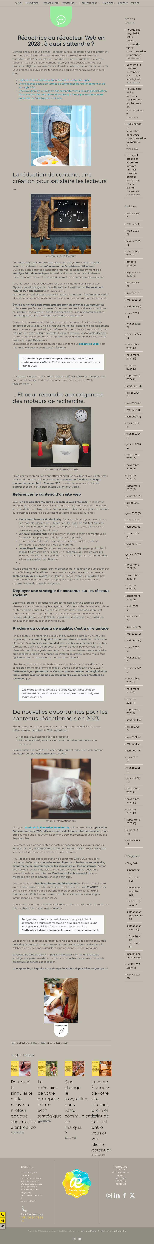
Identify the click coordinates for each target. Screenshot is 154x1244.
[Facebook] (124, 1195)
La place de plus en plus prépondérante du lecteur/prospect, (55, 80)
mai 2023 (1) (133, 520)
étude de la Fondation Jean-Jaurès (47, 827)
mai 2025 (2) (133, 299)
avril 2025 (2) (133, 306)
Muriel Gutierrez (23, 1043)
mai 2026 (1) (133, 224)
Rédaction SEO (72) (134, 927)
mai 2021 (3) (133, 743)
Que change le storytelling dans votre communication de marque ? (136, 134)
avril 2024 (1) (133, 416)
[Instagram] (109, 1195)
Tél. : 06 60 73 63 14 (32, 1219)
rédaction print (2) (134, 903)
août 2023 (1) (133, 496)
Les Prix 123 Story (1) (133, 966)
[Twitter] (132, 1195)
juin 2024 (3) (133, 403)
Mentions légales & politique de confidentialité (103, 1231)
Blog (49, 1043)
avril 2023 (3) (133, 526)
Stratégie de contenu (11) (134, 942)
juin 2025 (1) (133, 293)
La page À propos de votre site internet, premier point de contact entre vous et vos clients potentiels (102, 1116)
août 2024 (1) (134, 386)
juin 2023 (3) (133, 513)
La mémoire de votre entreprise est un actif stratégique (50, 1099)
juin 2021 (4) (133, 737)
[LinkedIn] (117, 1195)
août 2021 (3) (133, 720)
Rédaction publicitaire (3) (134, 915)
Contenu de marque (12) (134, 875)
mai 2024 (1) (133, 409)
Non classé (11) (132, 976)
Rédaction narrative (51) (134, 891)
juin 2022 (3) (133, 627)
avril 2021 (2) (133, 750)
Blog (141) (132, 863)
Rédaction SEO (60, 1043)
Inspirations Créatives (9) (133, 955)
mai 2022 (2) (133, 633)
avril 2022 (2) (133, 640)
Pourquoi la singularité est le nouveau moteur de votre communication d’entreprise (28, 1104)
